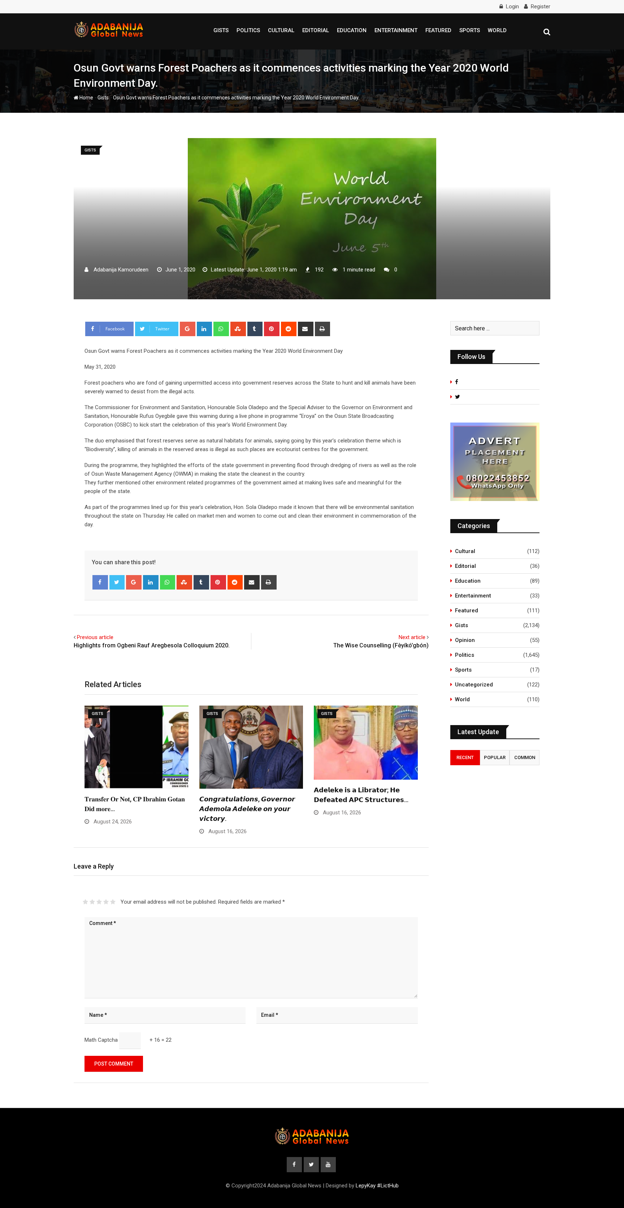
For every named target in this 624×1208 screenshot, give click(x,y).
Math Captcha (101, 1040)
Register (540, 6)
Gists (221, 30)
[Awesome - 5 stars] (112, 902)
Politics (248, 30)
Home (85, 97)
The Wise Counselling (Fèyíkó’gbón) (381, 645)
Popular (495, 757)
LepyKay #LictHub (377, 1185)
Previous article (95, 637)
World (497, 30)
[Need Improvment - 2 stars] (92, 902)
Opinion (465, 640)
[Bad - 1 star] (85, 902)
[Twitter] (117, 582)
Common (524, 757)
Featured (438, 30)
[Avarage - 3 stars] (99, 902)
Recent (465, 757)
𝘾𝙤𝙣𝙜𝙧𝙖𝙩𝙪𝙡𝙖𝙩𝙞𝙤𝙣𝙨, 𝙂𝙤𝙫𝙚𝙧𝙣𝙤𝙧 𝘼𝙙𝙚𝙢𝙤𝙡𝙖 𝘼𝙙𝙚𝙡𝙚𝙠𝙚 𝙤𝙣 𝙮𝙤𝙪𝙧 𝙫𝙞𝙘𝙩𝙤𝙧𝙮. (247, 808)
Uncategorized (474, 684)
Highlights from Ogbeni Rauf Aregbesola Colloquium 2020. (152, 645)
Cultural (281, 30)
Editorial (315, 30)
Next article (412, 637)
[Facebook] (100, 582)
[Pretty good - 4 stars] (106, 902)
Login (512, 6)
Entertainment (395, 30)
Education (352, 30)
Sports (469, 30)
